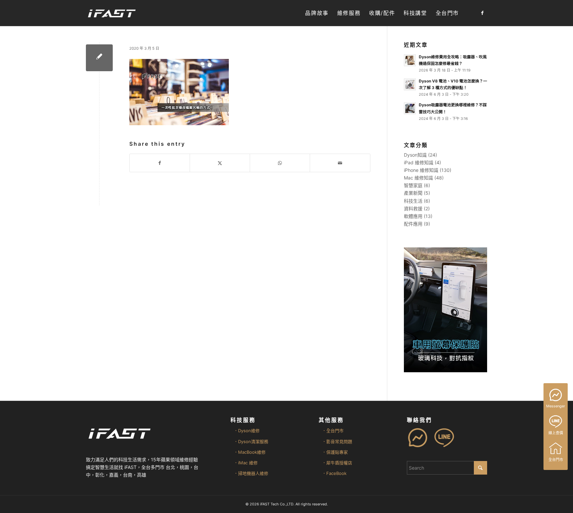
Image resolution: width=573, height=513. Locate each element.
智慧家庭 (413, 185)
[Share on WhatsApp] (280, 163)
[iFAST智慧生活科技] (111, 13)
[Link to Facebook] (482, 13)
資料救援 (413, 208)
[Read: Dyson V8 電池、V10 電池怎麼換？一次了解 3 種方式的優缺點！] (410, 84)
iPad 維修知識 (418, 162)
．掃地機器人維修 (251, 473)
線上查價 (555, 433)
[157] (99, 57)
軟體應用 (413, 216)
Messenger (555, 406)
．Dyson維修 (247, 430)
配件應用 (413, 224)
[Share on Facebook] (160, 163)
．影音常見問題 (337, 441)
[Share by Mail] (340, 163)
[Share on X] (220, 163)
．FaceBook (334, 473)
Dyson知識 (415, 155)
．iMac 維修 (246, 462)
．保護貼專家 (335, 452)
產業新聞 (413, 193)
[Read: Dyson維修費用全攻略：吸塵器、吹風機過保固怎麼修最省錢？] (410, 60)
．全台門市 (333, 430)
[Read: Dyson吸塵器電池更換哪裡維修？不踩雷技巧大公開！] (410, 108)
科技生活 (413, 201)
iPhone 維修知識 (421, 170)
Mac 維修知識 (418, 177)
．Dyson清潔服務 (251, 441)
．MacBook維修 (250, 452)
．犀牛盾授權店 (337, 462)
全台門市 (555, 459)
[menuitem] (317, 13)
